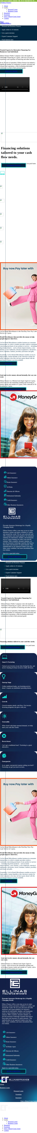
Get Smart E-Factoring (14, 165)
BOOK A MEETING (15, 557)
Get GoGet (8, 363)
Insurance (18, 1098)
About (2, 1084)
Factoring (19, 1094)
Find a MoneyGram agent (13, 389)
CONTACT (4, 1079)
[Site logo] (5, 2)
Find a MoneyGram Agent (29, 1101)
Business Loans (13, 11)
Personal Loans (12, 9)
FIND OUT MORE (11, 71)
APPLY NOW (4, 23)
